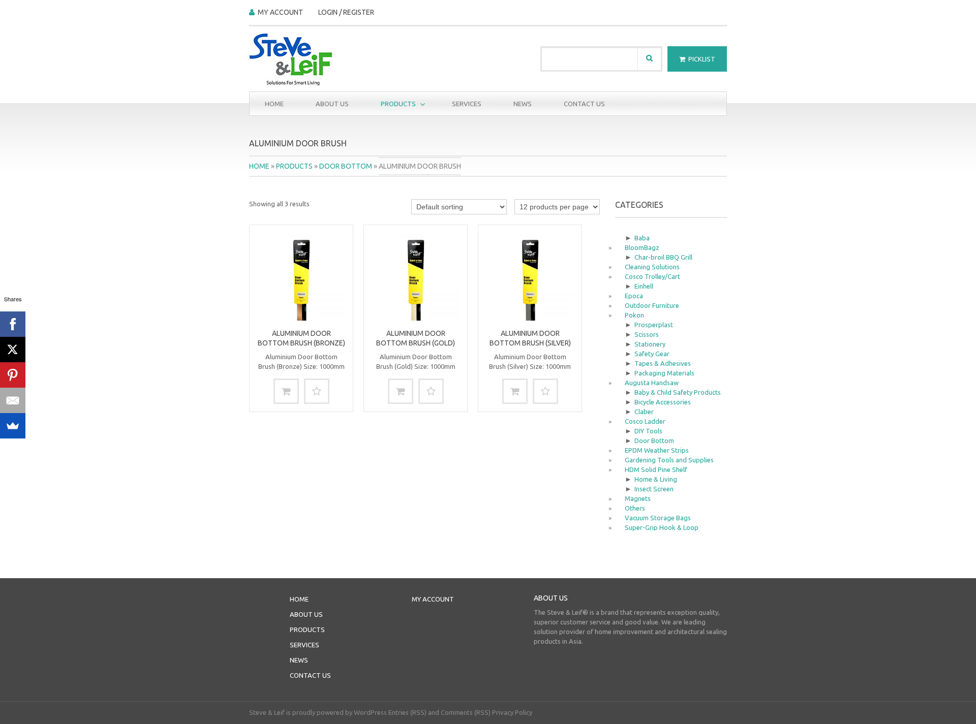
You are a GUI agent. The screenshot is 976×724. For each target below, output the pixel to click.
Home (274, 103)
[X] (12, 349)
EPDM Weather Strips (657, 450)
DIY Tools (648, 430)
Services (466, 103)
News (522, 103)
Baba (642, 237)
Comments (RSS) (466, 712)
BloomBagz (642, 247)
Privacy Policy (512, 712)
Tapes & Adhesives (662, 363)
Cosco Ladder (645, 421)
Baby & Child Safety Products (677, 392)
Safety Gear (651, 353)
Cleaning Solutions (652, 266)
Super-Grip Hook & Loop (661, 527)
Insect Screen (654, 488)
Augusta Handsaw (652, 382)
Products (390, 104)
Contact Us (584, 103)
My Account (280, 12)
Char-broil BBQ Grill (663, 257)
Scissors (646, 334)
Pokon (634, 315)
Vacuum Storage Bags (658, 517)
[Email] (12, 400)
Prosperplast (653, 324)
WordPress (370, 712)
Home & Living (655, 479)
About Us (332, 103)
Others (635, 508)
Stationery (649, 344)
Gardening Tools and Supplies (669, 459)
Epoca (634, 295)
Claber (644, 411)
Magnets (638, 498)
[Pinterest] (12, 375)
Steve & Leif (267, 712)
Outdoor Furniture (652, 305)
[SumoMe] (12, 425)
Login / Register (346, 12)
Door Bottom (345, 166)
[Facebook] (12, 324)
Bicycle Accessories (662, 401)
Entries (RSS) (407, 712)
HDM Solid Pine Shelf (656, 469)
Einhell (643, 286)
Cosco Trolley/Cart (652, 276)
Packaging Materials (664, 372)
